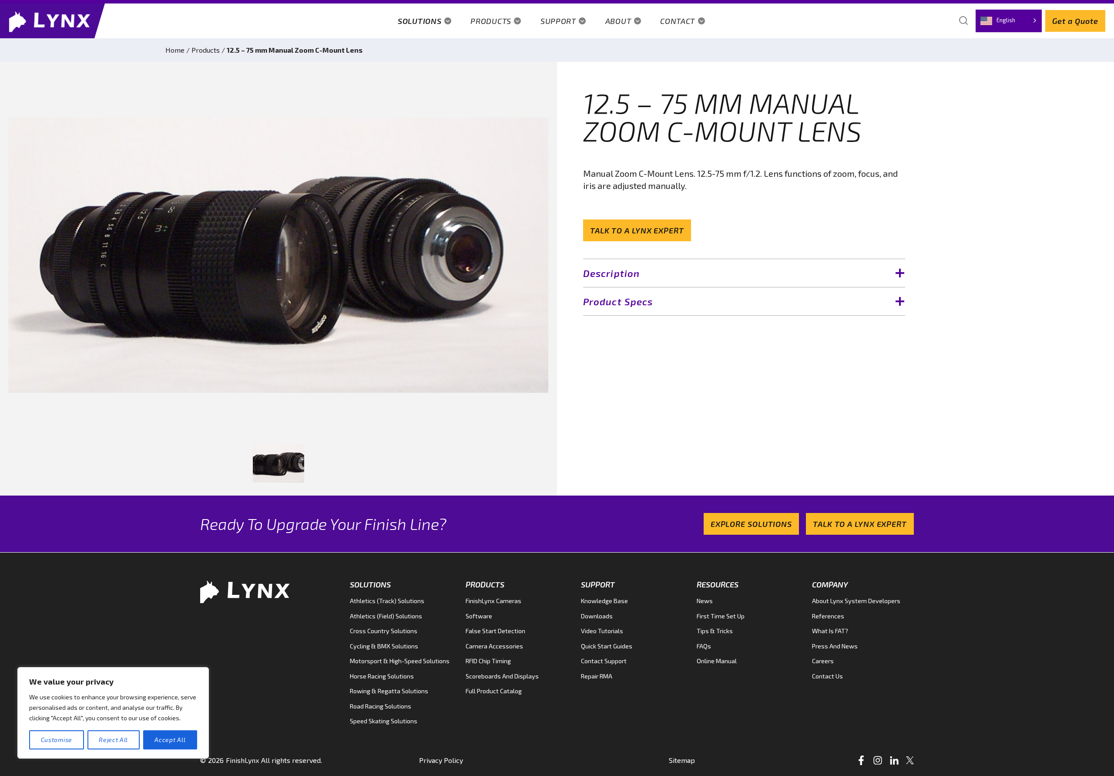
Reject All (113, 739)
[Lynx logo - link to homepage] (52, 20)
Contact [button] (677, 21)
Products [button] (490, 21)
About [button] (618, 21)
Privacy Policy (441, 760)
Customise (56, 739)
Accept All (169, 739)
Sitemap (682, 760)
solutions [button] (419, 21)
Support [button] (558, 21)
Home (175, 50)
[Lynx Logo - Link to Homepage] (248, 591)
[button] (278, 463)
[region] (113, 713)
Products (205, 50)
